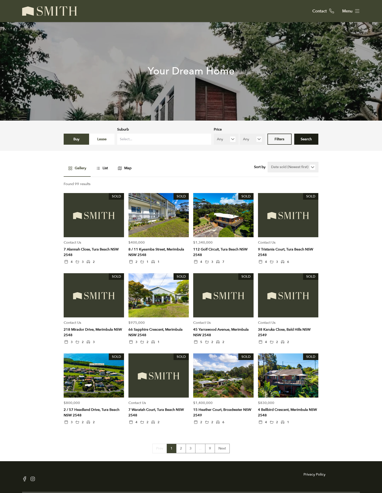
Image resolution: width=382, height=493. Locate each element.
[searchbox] (153, 139)
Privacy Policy (314, 474)
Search (306, 139)
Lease (102, 139)
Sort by (259, 167)
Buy (76, 139)
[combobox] (164, 139)
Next (222, 448)
